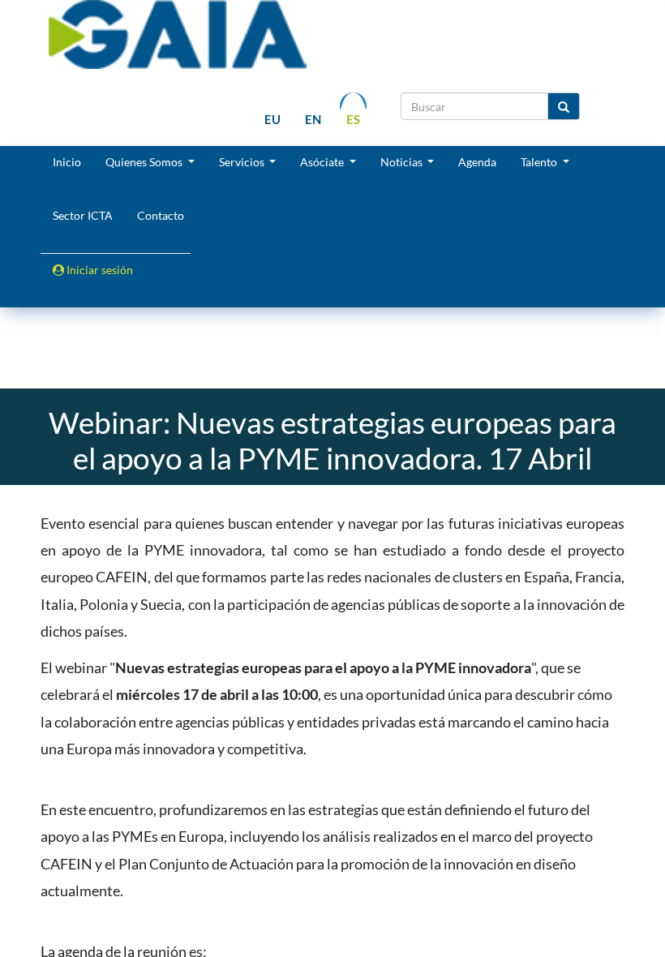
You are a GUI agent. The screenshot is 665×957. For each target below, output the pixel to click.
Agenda (477, 162)
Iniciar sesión (98, 270)
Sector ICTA (83, 215)
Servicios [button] (243, 162)
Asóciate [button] (323, 162)
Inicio (67, 162)
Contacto (160, 215)
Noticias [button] (402, 162)
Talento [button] (540, 162)
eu (272, 119)
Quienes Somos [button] (145, 162)
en (313, 119)
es (353, 119)
